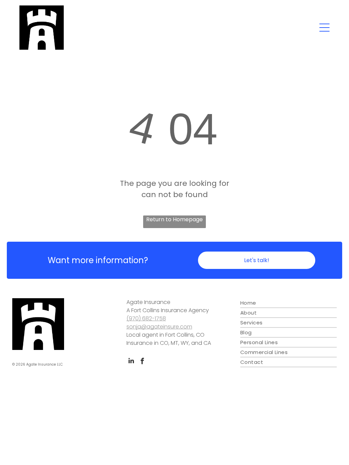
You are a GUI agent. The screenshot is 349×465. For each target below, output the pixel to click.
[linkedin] (131, 361)
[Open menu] (324, 27)
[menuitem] (288, 303)
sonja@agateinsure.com (159, 327)
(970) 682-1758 (146, 318)
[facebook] (142, 361)
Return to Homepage (174, 219)
